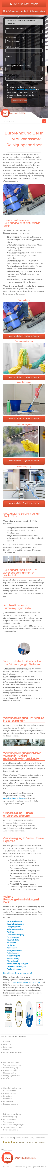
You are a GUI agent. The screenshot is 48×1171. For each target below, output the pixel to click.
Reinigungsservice (11, 1076)
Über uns (7, 1044)
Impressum (40, 1138)
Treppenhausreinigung (13, 1127)
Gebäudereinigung (11, 1062)
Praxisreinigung (24, 467)
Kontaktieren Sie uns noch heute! (17, 973)
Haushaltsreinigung (11, 1070)
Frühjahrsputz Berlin (12, 1114)
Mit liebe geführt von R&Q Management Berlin (25, 1167)
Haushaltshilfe (9, 1093)
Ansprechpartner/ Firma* (16, 28)
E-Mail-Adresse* (12, 47)
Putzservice (8, 1101)
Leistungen (8, 1047)
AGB (12, 1138)
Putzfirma (7, 1099)
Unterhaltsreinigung (12, 1088)
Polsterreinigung (10, 1130)
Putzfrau (7, 1078)
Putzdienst (8, 1096)
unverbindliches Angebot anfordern (24, 336)
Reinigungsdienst (11, 1104)
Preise (6, 1050)
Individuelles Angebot (12, 1052)
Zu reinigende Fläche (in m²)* (17, 66)
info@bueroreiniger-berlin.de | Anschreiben (25, 11)
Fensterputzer (9, 1091)
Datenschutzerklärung (25, 90)
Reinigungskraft (10, 1073)
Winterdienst (9, 1122)
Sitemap (5, 1138)
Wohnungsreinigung (24, 341)
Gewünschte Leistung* (15, 38)
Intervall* (9, 75)
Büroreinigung (24, 300)
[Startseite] (24, 113)
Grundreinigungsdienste (14, 798)
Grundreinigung (24, 382)
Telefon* (9, 56)
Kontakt (6, 1042)
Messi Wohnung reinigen (14, 1125)
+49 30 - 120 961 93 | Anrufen (25, 4)
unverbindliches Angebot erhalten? (26, 982)
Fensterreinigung (24, 425)
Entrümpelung (9, 1119)
